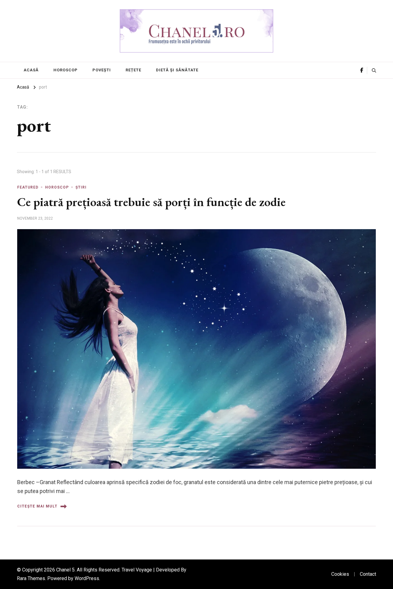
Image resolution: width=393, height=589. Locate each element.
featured (27, 187)
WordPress (87, 578)
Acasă (31, 70)
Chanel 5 (65, 570)
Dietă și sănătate (177, 70)
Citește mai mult (37, 506)
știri (81, 187)
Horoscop (65, 70)
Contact (368, 574)
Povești (101, 70)
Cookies (340, 574)
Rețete (133, 70)
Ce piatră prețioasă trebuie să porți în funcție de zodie (151, 202)
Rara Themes (31, 578)
